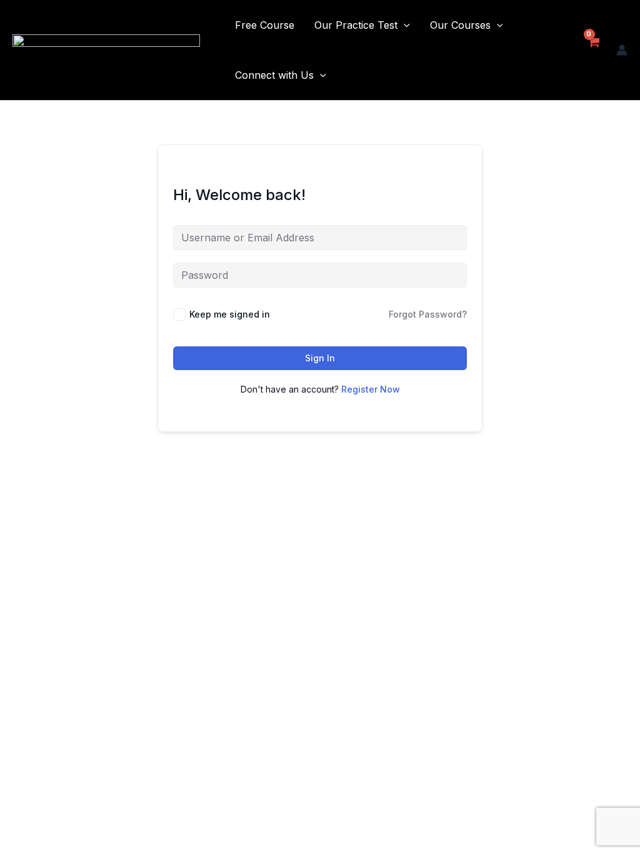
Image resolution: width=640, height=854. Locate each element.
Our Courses (460, 25)
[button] (404, 25)
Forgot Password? (428, 314)
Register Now (370, 389)
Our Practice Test (356, 25)
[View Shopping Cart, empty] (593, 50)
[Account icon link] (622, 50)
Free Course (264, 25)
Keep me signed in (229, 314)
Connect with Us (274, 75)
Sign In (320, 358)
